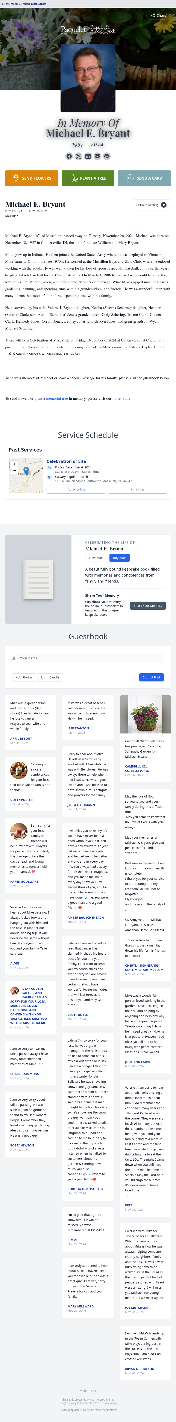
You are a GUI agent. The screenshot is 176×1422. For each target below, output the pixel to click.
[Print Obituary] (107, 156)
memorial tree (57, 398)
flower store (121, 398)
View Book (96, 558)
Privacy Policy (76, 1403)
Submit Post (151, 677)
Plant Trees (137, 489)
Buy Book (119, 558)
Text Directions (76, 489)
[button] (26, 471)
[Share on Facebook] (69, 156)
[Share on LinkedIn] (88, 156)
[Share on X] (78, 156)
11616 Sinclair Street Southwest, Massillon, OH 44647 (93, 481)
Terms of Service (100, 1403)
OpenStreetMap (92, 1410)
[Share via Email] (97, 156)
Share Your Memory (148, 606)
